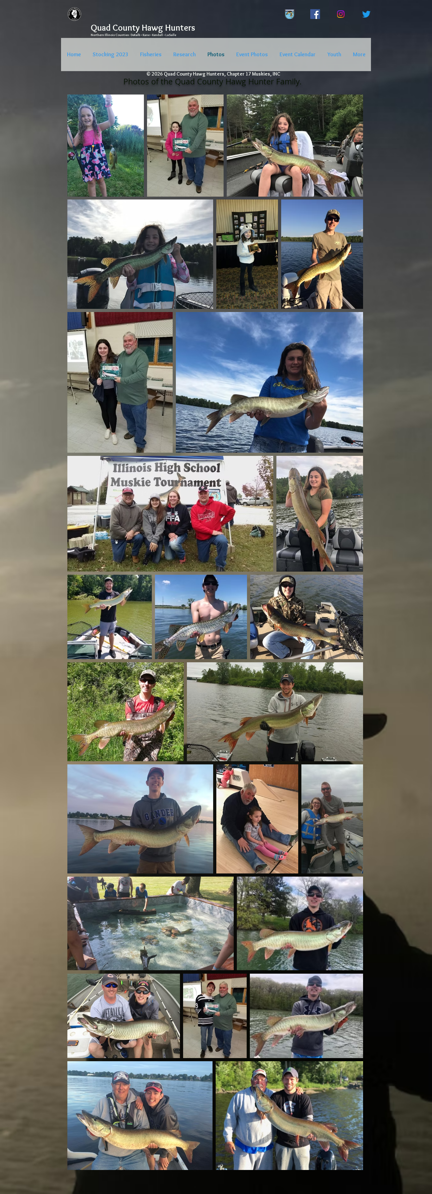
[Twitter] (366, 14)
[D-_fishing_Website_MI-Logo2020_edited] (289, 14)
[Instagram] (341, 14)
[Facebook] (315, 14)
